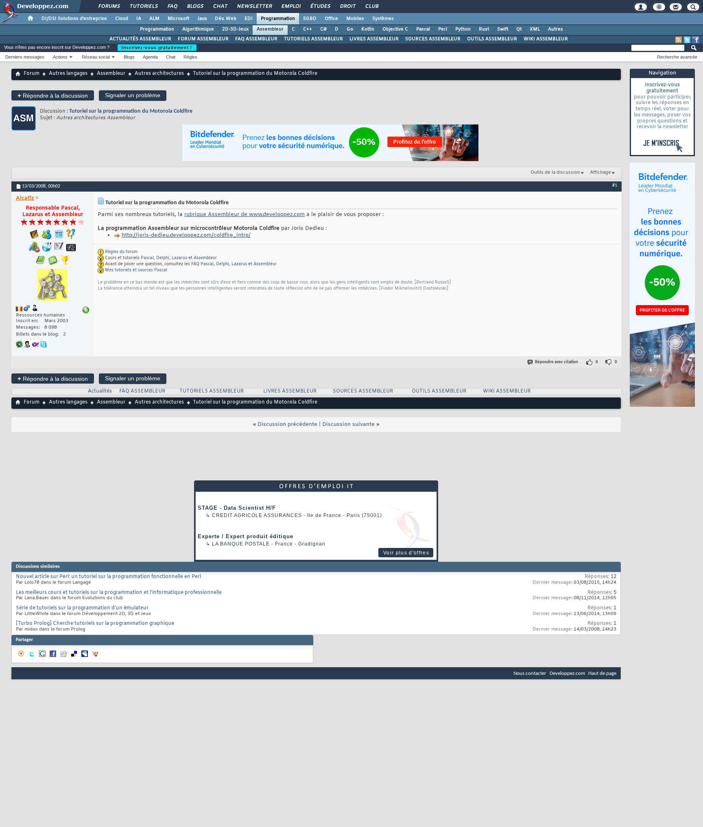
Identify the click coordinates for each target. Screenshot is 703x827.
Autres (555, 29)
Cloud (121, 19)
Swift (502, 29)
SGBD (310, 19)
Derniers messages (24, 57)
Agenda (150, 57)
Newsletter (254, 6)
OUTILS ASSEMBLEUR (492, 39)
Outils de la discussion (555, 172)
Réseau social (96, 57)
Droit (347, 6)
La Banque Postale (241, 544)
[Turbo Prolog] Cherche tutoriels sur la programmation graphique (95, 623)
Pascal (423, 29)
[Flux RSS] (678, 40)
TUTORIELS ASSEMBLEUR (313, 39)
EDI (249, 19)
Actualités (100, 391)
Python (463, 29)
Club (371, 6)
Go (350, 29)
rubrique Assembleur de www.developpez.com (244, 214)
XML (535, 29)
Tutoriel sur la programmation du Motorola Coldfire (130, 111)
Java (202, 19)
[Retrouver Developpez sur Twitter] (687, 40)
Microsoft (178, 19)
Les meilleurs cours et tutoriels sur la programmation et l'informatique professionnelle (119, 592)
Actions (60, 57)
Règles (190, 57)
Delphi (162, 258)
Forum (31, 73)
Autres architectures (159, 73)
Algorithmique (198, 29)
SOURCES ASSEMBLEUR (433, 39)
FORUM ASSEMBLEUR (203, 39)
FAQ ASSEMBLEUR (256, 39)
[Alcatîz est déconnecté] (52, 286)
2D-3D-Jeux (235, 29)
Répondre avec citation (556, 362)
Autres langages (68, 73)
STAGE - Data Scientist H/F (237, 508)
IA (138, 19)
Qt (519, 29)
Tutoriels (143, 6)
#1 (614, 185)
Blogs (195, 6)
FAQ (172, 6)
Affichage (600, 172)
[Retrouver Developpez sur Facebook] (695, 40)
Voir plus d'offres (406, 553)
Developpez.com (567, 673)
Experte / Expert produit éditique (245, 536)
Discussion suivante (348, 424)
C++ (307, 29)
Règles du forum (121, 252)
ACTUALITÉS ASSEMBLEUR (140, 39)
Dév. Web (225, 19)
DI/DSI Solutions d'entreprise (74, 19)
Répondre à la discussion (52, 95)
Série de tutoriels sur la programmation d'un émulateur (82, 608)
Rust (484, 29)
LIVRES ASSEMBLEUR (374, 39)
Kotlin (367, 29)
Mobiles (355, 19)
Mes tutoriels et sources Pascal (136, 270)
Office (331, 19)
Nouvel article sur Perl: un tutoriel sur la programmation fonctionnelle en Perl (108, 577)
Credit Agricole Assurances (257, 515)
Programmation (278, 19)
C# (323, 29)
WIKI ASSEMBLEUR (546, 39)
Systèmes (383, 19)
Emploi (290, 6)
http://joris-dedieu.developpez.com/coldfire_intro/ (186, 235)
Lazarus (179, 258)
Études (320, 6)
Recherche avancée (677, 57)
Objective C (395, 29)
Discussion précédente (287, 424)
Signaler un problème (132, 95)
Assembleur (270, 29)
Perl (442, 29)
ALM (154, 19)
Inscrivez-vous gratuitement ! (157, 47)
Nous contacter (529, 673)
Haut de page (602, 673)
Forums (108, 6)
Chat (220, 6)
